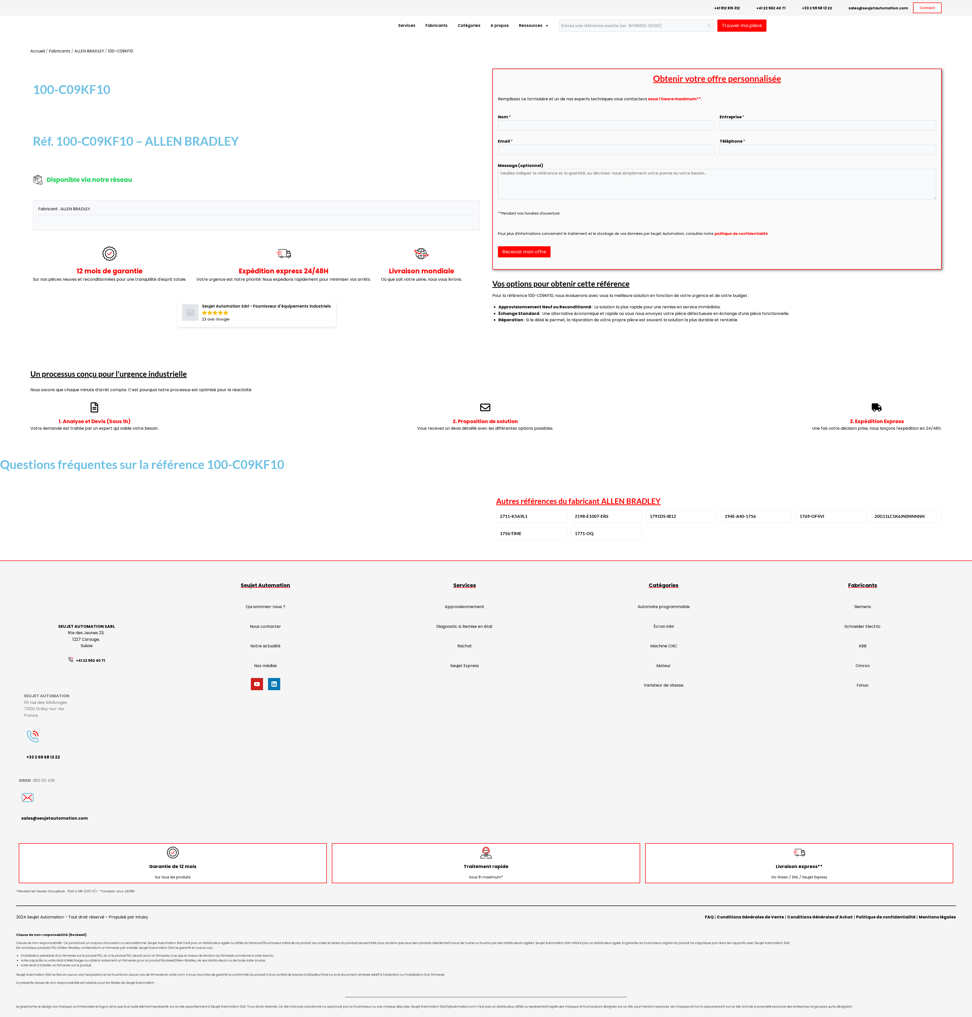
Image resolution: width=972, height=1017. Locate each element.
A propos (500, 25)
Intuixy (141, 917)
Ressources (530, 25)
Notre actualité (265, 646)
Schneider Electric (862, 626)
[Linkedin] (274, 684)
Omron (863, 666)
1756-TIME (510, 533)
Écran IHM (664, 626)
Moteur (663, 666)
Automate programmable (664, 607)
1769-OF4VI (812, 516)
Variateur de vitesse (663, 685)
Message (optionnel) (520, 165)
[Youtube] (257, 684)
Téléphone (732, 141)
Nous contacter (265, 626)
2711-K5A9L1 (514, 516)
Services (406, 25)
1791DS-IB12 (663, 516)
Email (505, 141)
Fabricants (437, 25)
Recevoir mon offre (524, 252)
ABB (862, 646)
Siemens (862, 607)
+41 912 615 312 (727, 8)
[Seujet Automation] (40, 25)
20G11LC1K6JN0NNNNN (900, 516)
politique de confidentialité (741, 233)
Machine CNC (663, 646)
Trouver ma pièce (742, 25)
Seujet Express (464, 666)
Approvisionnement (464, 607)
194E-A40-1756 (740, 516)
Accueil (37, 51)
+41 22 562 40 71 (770, 8)
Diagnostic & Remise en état (464, 626)
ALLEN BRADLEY (89, 51)
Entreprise (732, 117)
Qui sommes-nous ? (265, 607)
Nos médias (265, 666)
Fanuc (863, 685)
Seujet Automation (265, 585)
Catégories (469, 25)
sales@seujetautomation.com (878, 8)
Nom (504, 117)
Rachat (464, 646)
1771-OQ (584, 533)
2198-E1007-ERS (591, 516)
